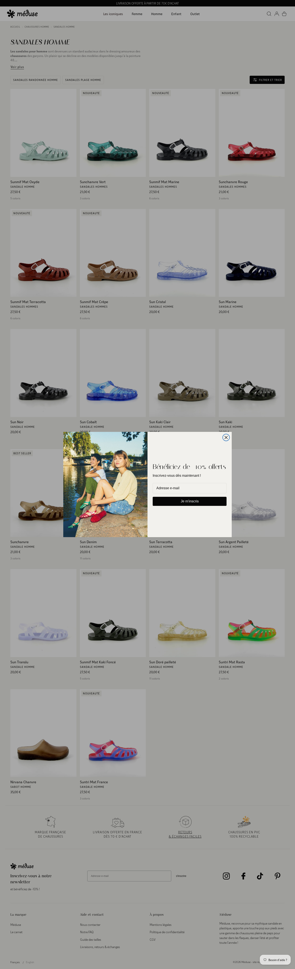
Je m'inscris (190, 501)
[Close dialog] (226, 437)
